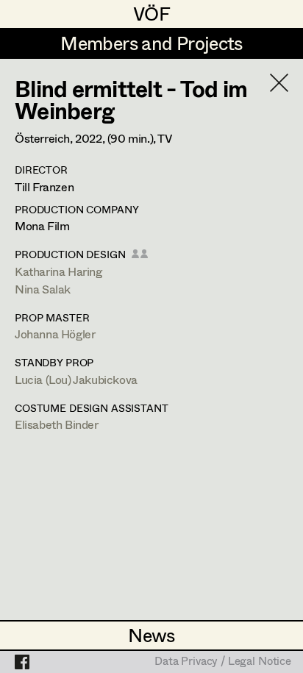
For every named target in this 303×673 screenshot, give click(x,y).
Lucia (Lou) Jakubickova (76, 379)
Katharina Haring (58, 271)
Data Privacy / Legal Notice (222, 662)
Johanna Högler (55, 333)
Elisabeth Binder (57, 424)
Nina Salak (43, 288)
